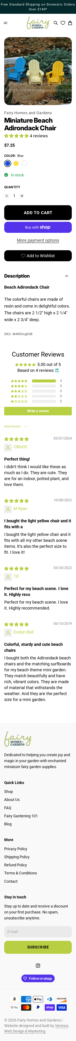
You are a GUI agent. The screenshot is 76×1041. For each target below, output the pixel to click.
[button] (17, 135)
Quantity (12, 187)
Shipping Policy (17, 857)
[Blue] (7, 163)
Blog (8, 824)
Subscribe (38, 947)
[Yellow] (16, 163)
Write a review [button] (38, 411)
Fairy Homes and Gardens (28, 113)
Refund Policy (15, 865)
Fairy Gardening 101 (21, 816)
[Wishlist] (63, 22)
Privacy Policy (15, 849)
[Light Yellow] (24, 163)
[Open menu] (5, 23)
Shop (8, 792)
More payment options (38, 240)
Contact (11, 881)
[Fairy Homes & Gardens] (38, 23)
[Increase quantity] (21, 195)
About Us (12, 800)
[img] (16, 439)
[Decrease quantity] (6, 195)
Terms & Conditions (20, 873)
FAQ (7, 808)
